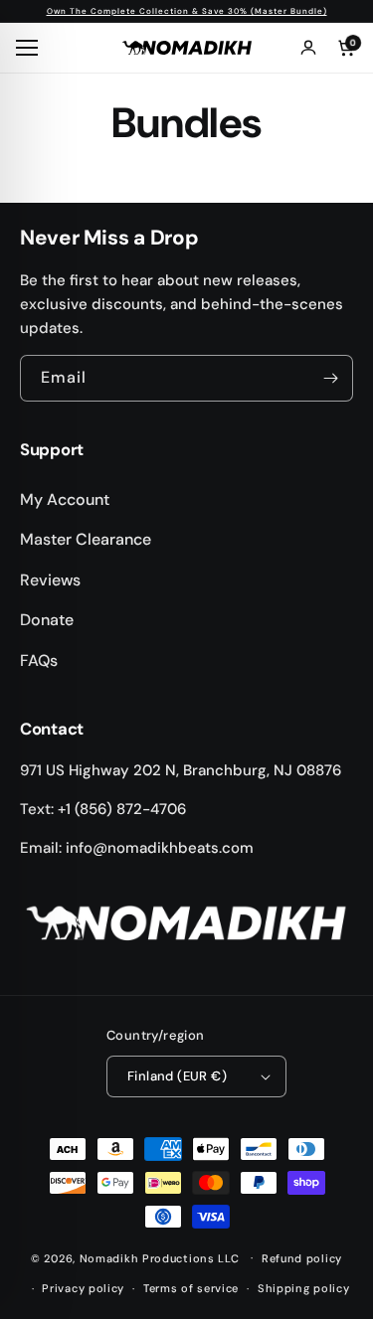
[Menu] (30, 48)
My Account (64, 499)
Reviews (50, 580)
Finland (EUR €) (177, 1076)
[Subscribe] (330, 378)
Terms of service (191, 1288)
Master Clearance (85, 539)
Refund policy (302, 1258)
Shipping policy (304, 1288)
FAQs (39, 660)
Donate (47, 619)
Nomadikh (109, 1257)
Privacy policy (83, 1288)
